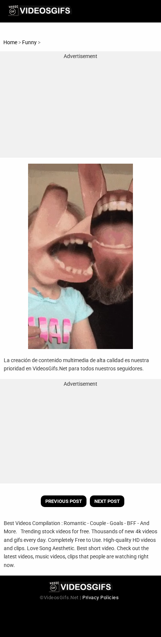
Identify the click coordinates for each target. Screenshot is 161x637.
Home (10, 42)
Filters (49, 42)
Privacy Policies (100, 597)
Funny (30, 42)
